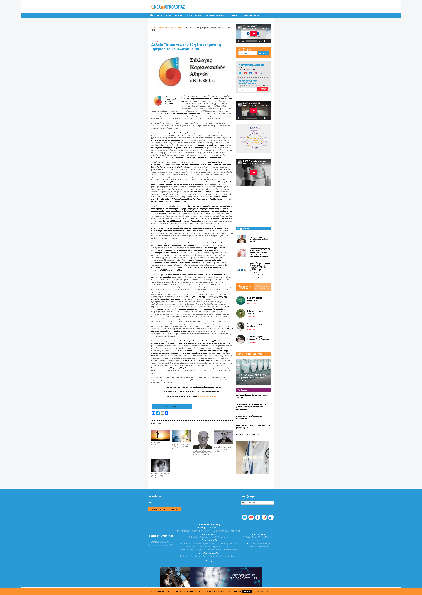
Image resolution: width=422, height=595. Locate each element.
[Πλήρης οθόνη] (268, 41)
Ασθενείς (234, 15)
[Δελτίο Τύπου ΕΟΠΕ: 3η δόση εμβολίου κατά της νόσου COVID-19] (253, 371)
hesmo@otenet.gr (261, 543)
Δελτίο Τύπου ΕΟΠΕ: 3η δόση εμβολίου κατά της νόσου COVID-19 (253, 378)
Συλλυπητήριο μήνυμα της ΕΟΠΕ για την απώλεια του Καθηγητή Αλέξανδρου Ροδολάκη (222, 448)
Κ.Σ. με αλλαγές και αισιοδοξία (157, 443)
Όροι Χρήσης (211, 561)
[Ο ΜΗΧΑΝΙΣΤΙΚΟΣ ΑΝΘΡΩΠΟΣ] (240, 300)
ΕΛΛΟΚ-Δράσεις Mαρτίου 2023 (247, 434)
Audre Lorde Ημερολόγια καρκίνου (258, 325)
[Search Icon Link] (266, 15)
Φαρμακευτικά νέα (251, 15)
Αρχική (158, 15)
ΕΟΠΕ (168, 15)
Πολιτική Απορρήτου (261, 591)
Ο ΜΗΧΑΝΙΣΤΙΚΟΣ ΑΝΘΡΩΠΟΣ (254, 299)
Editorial (178, 15)
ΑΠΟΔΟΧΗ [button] (246, 591)
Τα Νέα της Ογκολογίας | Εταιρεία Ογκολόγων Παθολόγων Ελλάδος (168, 7)
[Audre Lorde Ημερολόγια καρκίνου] (240, 326)
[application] (253, 33)
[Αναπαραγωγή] (239, 41)
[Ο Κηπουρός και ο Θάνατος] (240, 313)
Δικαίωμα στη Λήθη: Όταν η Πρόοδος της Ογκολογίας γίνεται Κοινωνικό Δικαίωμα (181, 446)
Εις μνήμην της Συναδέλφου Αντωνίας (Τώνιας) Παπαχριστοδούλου (160, 475)
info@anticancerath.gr (207, 396)
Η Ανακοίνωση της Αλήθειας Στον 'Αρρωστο (258, 337)
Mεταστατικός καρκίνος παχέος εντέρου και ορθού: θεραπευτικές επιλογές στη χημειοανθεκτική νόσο (260, 253)
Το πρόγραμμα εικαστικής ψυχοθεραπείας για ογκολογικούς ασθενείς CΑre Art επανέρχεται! (252, 406)
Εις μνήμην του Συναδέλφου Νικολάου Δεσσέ (259, 239)
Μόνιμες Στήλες (194, 15)
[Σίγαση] (264, 41)
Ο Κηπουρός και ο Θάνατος (255, 312)
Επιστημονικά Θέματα (216, 15)
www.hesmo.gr (261, 546)
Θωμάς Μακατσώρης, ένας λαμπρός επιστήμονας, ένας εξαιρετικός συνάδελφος (202, 452)
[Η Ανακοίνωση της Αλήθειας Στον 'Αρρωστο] (240, 339)
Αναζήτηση (244, 49)
